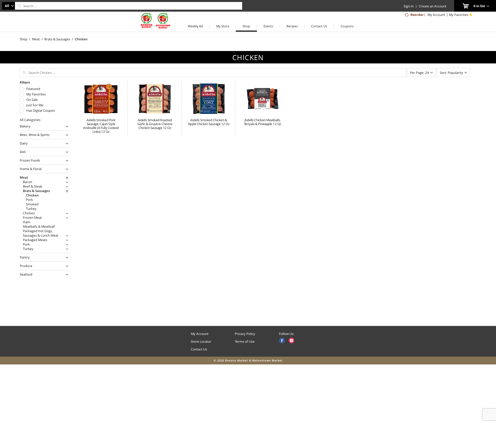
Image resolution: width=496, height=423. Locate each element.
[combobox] (8, 6)
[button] (66, 126)
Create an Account (432, 6)
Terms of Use (245, 341)
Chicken (81, 39)
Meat (36, 39)
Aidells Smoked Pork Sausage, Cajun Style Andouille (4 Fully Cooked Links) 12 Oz (101, 126)
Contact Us (199, 349)
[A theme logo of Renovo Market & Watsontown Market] (155, 24)
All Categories (30, 120)
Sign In (408, 6)
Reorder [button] (417, 14)
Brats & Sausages (57, 39)
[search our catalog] (19, 6)
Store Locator (201, 341)
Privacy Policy (245, 334)
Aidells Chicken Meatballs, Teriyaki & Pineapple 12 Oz (262, 122)
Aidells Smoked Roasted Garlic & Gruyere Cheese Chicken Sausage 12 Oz (154, 124)
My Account (199, 334)
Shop (23, 39)
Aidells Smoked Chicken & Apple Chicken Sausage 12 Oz (209, 122)
